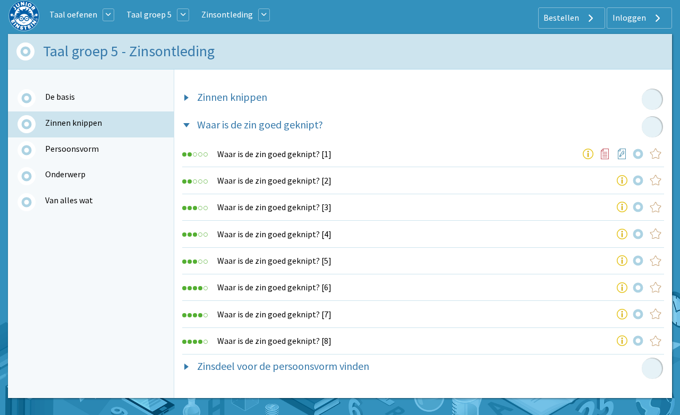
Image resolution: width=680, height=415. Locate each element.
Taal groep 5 (149, 14)
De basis (60, 96)
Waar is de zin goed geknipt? (260, 124)
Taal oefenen (73, 14)
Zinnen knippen (73, 122)
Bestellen (562, 17)
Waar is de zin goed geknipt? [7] (274, 314)
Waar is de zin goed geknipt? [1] (274, 154)
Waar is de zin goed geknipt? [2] (274, 180)
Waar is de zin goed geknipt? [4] (274, 234)
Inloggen (630, 17)
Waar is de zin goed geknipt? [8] (274, 340)
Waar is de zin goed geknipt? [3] (274, 207)
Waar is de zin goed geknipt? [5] (274, 260)
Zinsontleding (227, 14)
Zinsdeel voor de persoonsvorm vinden (283, 366)
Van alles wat (69, 200)
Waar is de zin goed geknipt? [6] (274, 287)
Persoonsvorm (72, 148)
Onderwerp (65, 174)
